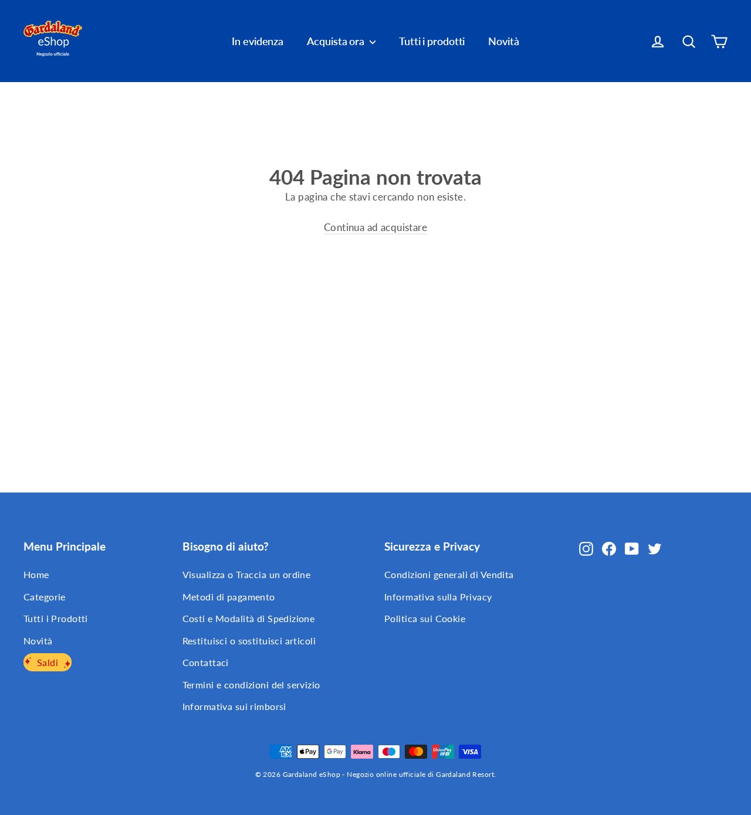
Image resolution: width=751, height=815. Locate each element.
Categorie (44, 596)
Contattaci (205, 662)
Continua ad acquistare (375, 227)
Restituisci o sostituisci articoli (249, 640)
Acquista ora (337, 41)
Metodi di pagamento (228, 596)
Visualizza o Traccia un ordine (246, 574)
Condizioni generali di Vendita (449, 574)
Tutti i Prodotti (55, 618)
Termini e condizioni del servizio (251, 684)
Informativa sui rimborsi (234, 706)
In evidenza (257, 41)
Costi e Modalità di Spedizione (248, 618)
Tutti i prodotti (432, 41)
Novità (503, 41)
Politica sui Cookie (424, 618)
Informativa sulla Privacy (438, 596)
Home (36, 574)
